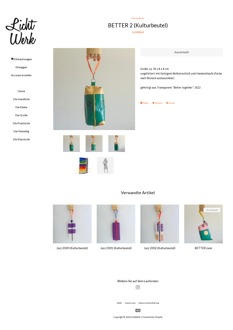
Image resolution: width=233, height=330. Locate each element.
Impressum (130, 303)
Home (21, 91)
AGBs (119, 303)
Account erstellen (21, 75)
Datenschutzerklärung (149, 303)
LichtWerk (138, 32)
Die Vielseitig (21, 131)
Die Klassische (21, 139)
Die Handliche (21, 99)
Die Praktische (21, 123)
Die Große (21, 115)
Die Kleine (21, 107)
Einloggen (21, 67)
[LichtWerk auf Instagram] (138, 287)
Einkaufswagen (23, 59)
